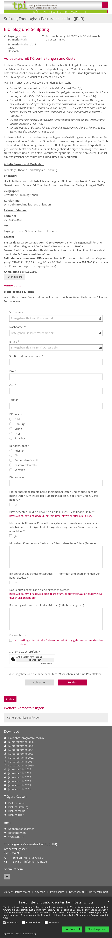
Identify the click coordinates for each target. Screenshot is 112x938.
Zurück (10, 699)
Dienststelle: (16, 477)
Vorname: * (16, 312)
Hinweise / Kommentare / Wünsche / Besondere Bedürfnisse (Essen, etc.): (54, 543)
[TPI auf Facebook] (7, 876)
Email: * (14, 341)
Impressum (8, 933)
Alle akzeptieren (97, 929)
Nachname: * (17, 327)
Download (11, 731)
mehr (8, 822)
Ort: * (12, 385)
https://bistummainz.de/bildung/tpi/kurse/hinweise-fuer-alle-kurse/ (50, 516)
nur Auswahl (72, 929)
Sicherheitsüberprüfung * (25, 651)
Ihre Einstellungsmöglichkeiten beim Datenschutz (56, 902)
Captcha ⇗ (47, 663)
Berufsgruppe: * (19, 446)
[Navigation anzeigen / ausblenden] (105, 5)
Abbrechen (39, 682)
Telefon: (14, 400)
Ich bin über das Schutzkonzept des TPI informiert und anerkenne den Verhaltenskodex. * (55, 575)
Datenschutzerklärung (26, 933)
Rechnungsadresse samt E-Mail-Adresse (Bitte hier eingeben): (47, 605)
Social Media (13, 869)
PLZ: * (13, 370)
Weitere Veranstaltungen (24, 708)
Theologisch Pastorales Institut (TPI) (30, 844)
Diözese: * (15, 414)
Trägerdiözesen (15, 796)
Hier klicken (35, 659)
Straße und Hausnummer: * (26, 356)
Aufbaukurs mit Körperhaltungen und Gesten (41, 58)
